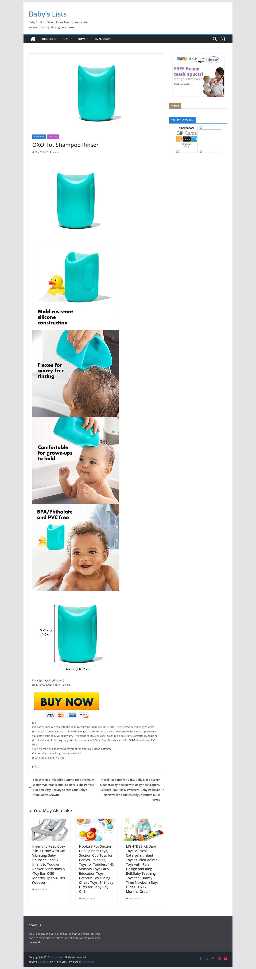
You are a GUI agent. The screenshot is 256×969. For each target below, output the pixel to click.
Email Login (103, 39)
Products (46, 39)
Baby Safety (39, 137)
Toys (65, 39)
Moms (82, 39)
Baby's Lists (48, 14)
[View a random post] (223, 39)
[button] (55, 39)
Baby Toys (53, 137)
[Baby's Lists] (33, 39)
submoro (56, 152)
